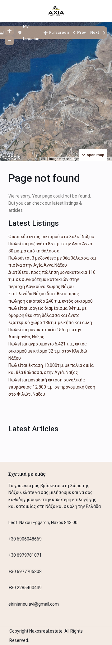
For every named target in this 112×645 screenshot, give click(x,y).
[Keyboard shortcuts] (43, 159)
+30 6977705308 (25, 571)
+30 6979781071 (25, 555)
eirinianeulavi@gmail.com (33, 604)
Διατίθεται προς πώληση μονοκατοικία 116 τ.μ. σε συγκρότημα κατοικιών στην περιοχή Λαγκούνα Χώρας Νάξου (52, 279)
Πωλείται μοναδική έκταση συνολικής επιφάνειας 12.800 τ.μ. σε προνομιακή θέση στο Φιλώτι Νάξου (51, 387)
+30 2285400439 (25, 587)
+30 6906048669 (25, 538)
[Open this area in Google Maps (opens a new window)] (12, 157)
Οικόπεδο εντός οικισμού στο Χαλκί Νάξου (51, 236)
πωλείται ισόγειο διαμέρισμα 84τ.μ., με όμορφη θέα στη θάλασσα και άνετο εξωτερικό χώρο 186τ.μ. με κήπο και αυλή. (50, 315)
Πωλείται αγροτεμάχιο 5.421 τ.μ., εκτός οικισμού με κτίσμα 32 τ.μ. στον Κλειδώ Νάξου (47, 351)
